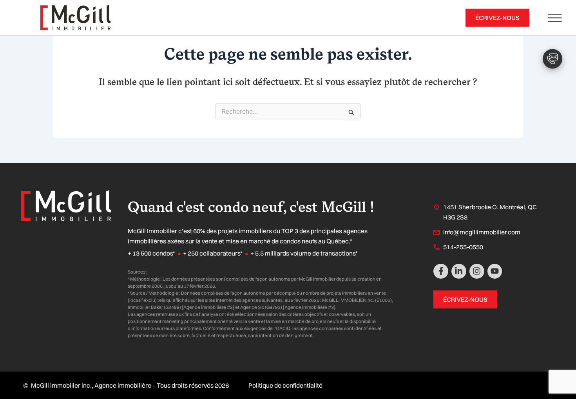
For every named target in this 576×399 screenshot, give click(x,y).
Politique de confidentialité (285, 385)
